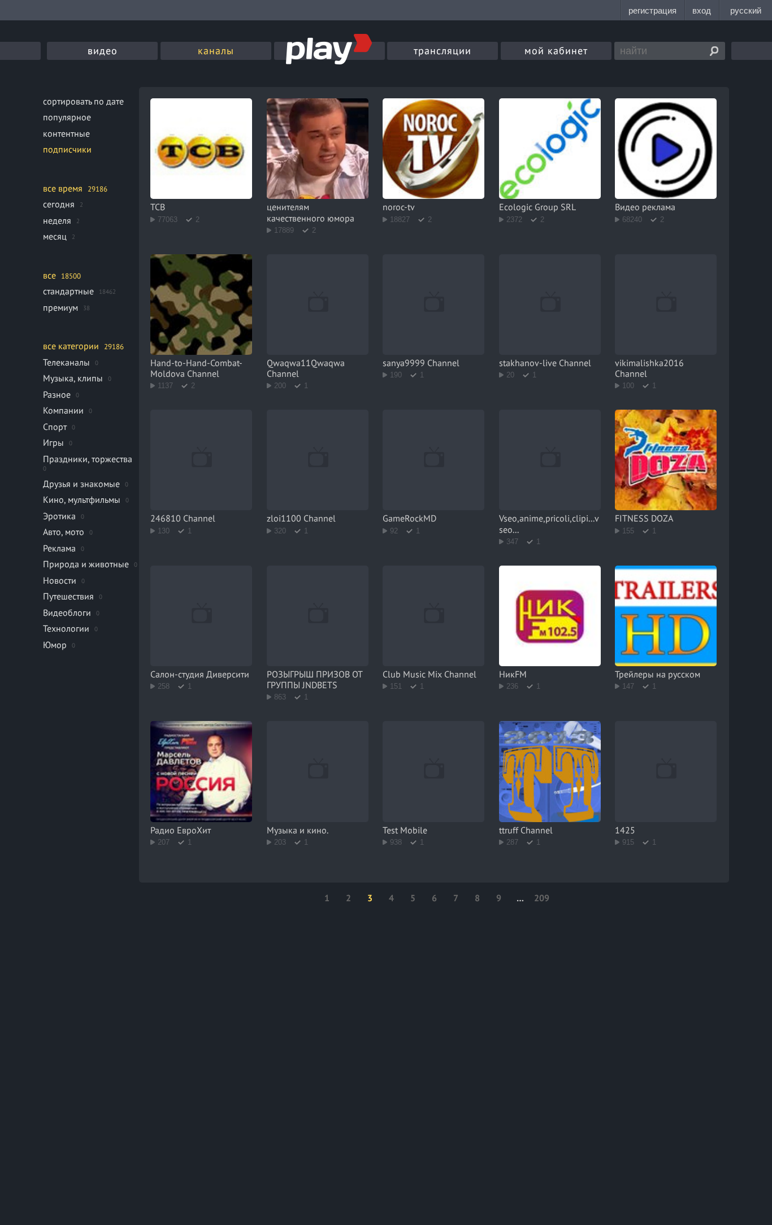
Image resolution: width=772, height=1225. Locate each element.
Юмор (55, 644)
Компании (63, 410)
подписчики (67, 149)
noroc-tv (399, 206)
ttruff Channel (526, 830)
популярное (67, 117)
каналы (216, 50)
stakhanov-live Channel (545, 362)
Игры (53, 442)
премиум (60, 307)
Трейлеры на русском (657, 674)
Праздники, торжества (87, 458)
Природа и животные (86, 564)
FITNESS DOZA (644, 518)
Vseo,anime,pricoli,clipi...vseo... (549, 523)
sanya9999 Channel (421, 362)
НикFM (513, 674)
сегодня (59, 204)
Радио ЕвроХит (180, 830)
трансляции (442, 50)
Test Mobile (405, 830)
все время (63, 188)
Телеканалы (66, 362)
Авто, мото (63, 531)
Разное (57, 394)
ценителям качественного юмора (310, 212)
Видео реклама (645, 206)
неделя (57, 220)
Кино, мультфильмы (81, 499)
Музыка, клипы (73, 378)
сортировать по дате (83, 101)
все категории (71, 345)
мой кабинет (556, 50)
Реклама (59, 548)
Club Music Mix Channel (429, 674)
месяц (55, 236)
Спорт (55, 426)
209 (541, 897)
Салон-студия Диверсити (199, 674)
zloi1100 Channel (301, 518)
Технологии (66, 628)
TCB (157, 206)
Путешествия (68, 596)
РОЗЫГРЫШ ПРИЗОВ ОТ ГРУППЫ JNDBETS (314, 679)
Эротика (59, 516)
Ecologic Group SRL (537, 206)
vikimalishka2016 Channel (649, 368)
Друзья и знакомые (81, 483)
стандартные (68, 291)
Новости (59, 580)
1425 (625, 830)
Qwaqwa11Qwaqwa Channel (306, 368)
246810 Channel (182, 518)
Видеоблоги (67, 612)
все (49, 275)
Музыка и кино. (297, 830)
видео (103, 50)
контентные (66, 133)
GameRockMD (409, 518)
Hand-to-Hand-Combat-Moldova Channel (196, 368)
